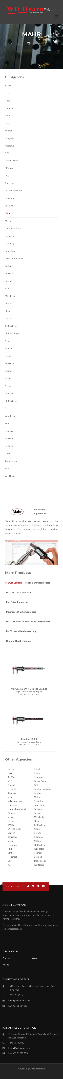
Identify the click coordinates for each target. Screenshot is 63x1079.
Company (7, 958)
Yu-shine (9, 273)
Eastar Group (11, 160)
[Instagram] (33, 886)
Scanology (10, 235)
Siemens (9, 370)
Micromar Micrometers (37, 582)
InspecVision (11, 460)
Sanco (8, 288)
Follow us (12, 886)
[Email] (43, 886)
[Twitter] (28, 886)
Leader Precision (13, 190)
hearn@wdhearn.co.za (19, 1000)
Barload (9, 445)
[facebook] (23, 886)
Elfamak (9, 168)
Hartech (9, 108)
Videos (6, 964)
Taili (7, 408)
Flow (7, 310)
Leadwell (9, 205)
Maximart (9, 438)
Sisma (8, 378)
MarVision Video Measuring (21, 631)
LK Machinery (11, 401)
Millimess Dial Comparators (21, 611)
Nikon (8, 340)
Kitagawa (9, 138)
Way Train (10, 415)
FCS (7, 175)
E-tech (8, 93)
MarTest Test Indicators (19, 592)
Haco (7, 100)
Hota (7, 115)
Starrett (9, 348)
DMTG (8, 318)
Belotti (8, 355)
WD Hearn (10, 476)
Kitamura (9, 198)
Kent (7, 423)
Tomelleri (10, 251)
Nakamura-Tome (13, 228)
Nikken (8, 385)
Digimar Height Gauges (18, 640)
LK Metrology (12, 333)
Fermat (8, 280)
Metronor (9, 393)
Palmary (9, 431)
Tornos (8, 303)
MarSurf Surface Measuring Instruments (28, 621)
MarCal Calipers (13, 582)
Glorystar (9, 183)
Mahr (7, 213)
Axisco (8, 85)
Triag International (14, 258)
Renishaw (9, 363)
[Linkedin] (38, 886)
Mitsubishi (10, 296)
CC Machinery (11, 326)
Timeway (9, 243)
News (34, 958)
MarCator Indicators (17, 602)
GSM (7, 453)
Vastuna (9, 265)
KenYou (8, 130)
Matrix (8, 221)
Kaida (8, 123)
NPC (7, 153)
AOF (7, 468)
